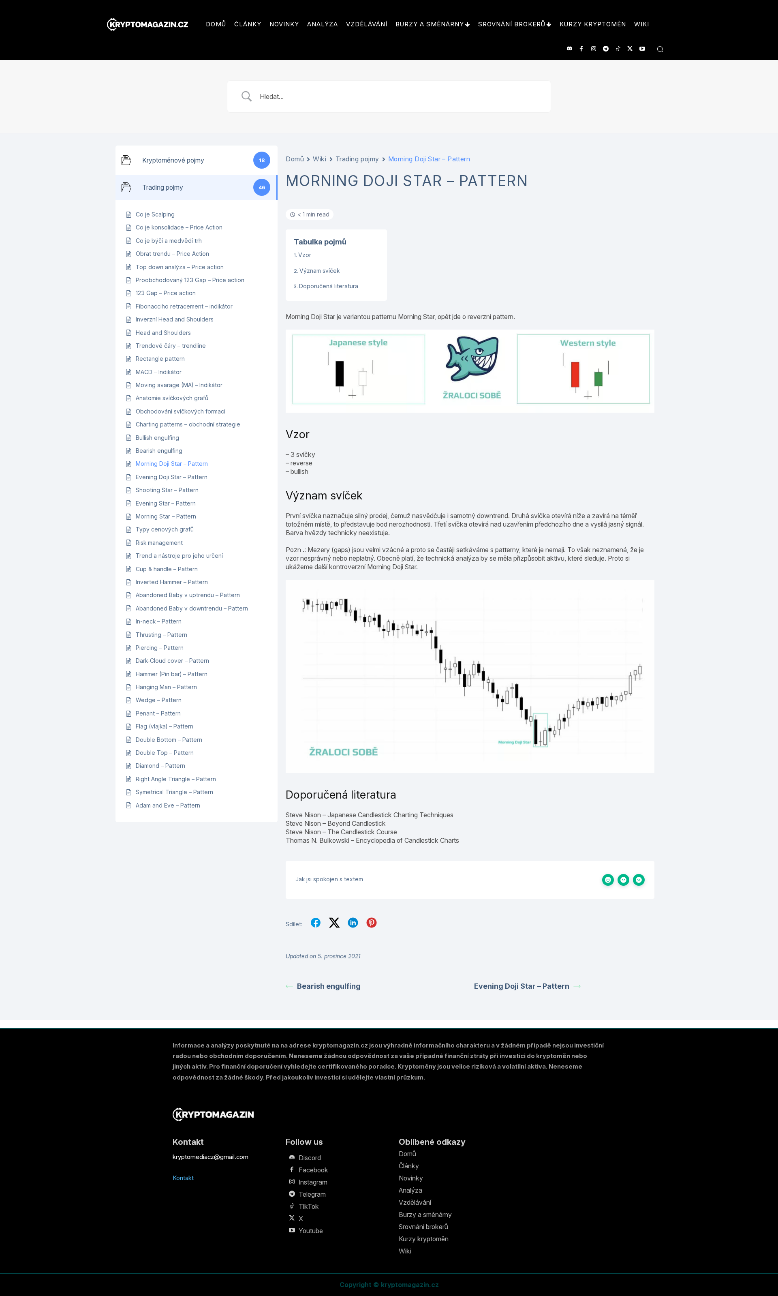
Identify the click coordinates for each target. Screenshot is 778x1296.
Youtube (311, 1230)
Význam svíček (319, 270)
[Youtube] (642, 49)
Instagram (313, 1182)
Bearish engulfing (329, 986)
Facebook (313, 1170)
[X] (630, 49)
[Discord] (569, 49)
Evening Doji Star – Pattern (521, 986)
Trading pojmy (357, 159)
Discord (310, 1158)
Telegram (312, 1194)
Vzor (304, 254)
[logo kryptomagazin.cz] (147, 24)
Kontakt (183, 1178)
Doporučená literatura (328, 286)
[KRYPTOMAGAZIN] (213, 1115)
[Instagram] (593, 49)
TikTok (309, 1206)
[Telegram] (605, 49)
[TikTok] (618, 49)
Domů (295, 159)
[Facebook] (581, 49)
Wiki (319, 159)
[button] (660, 49)
